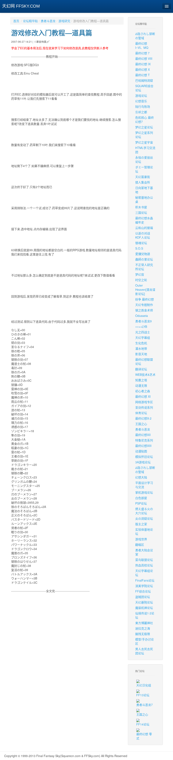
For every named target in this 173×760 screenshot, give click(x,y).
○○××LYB (141, 326)
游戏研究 (64, 21)
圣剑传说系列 (144, 407)
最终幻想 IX (143, 64)
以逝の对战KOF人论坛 (142, 235)
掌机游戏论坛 (144, 492)
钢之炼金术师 (144, 310)
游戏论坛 (141, 95)
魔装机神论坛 (144, 608)
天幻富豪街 (142, 177)
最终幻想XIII (143, 446)
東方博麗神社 (144, 623)
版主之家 (141, 524)
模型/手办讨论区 (144, 641)
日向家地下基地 (144, 190)
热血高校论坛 (144, 565)
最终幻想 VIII (143, 58)
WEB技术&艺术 (145, 374)
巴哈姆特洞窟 (144, 80)
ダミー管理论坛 (144, 169)
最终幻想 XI (143, 396)
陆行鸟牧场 (142, 106)
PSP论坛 (141, 503)
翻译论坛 (141, 369)
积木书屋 (141, 207)
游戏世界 (141, 539)
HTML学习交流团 (145, 150)
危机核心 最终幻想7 (144, 119)
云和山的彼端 (144, 228)
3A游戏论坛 (143, 462)
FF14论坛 (142, 724)
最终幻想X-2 (143, 418)
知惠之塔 (141, 380)
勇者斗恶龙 (48, 21)
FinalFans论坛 (144, 580)
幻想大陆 (141, 477)
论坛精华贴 (30, 21)
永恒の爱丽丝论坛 (144, 159)
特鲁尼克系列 (144, 440)
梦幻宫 (139, 274)
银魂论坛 (141, 243)
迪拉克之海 (142, 628)
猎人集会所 (142, 182)
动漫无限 (141, 385)
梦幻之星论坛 (144, 127)
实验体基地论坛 (144, 531)
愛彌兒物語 (142, 254)
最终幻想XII (143, 435)
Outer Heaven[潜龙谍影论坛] (145, 289)
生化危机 (141, 343)
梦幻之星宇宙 (144, 142)
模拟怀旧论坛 (144, 456)
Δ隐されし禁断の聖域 (145, 36)
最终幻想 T (142, 75)
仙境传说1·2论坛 (144, 615)
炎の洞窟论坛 (144, 518)
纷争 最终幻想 (144, 299)
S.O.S (139, 248)
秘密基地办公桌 (144, 199)
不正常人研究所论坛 (144, 267)
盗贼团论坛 (142, 597)
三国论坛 (141, 212)
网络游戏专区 (144, 402)
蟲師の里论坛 (144, 259)
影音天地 (141, 354)
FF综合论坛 (143, 591)
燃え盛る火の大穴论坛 (144, 511)
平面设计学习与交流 (144, 485)
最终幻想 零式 (144, 736)
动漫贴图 (141, 451)
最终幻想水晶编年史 (144, 220)
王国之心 (141, 424)
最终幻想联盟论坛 (144, 361)
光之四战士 (142, 332)
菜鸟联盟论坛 (144, 560)
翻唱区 (139, 544)
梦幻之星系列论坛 (144, 134)
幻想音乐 (141, 101)
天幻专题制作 (144, 305)
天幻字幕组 (142, 337)
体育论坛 (141, 413)
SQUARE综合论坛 (144, 88)
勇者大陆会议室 (144, 552)
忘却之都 (141, 112)
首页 (16, 21)
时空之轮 (141, 280)
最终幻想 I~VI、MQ (141, 45)
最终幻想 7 (142, 53)
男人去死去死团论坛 (144, 651)
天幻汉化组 (143, 685)
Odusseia (141, 316)
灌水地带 (141, 348)
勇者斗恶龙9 (143, 321)
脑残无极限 (142, 634)
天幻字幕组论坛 (144, 573)
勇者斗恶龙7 (144, 705)
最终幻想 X (142, 69)
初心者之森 (142, 391)
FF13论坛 (142, 695)
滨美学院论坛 (144, 586)
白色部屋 (141, 498)
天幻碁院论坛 (144, 602)
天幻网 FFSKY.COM (21, 6)
